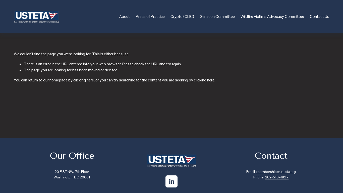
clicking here (83, 80)
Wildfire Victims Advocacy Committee (272, 16)
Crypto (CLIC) (182, 16)
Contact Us (319, 16)
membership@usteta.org (276, 171)
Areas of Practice (150, 16)
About (124, 16)
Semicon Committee (217, 16)
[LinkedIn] (171, 181)
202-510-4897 (277, 177)
